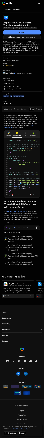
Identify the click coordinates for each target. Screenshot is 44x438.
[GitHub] (19, 361)
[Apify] (7, 3)
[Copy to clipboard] (36, 140)
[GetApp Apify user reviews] (5, 386)
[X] (13, 361)
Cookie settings (10, 433)
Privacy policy (22, 419)
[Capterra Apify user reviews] (26, 386)
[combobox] (22, 37)
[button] (22, 312)
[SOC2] (25, 373)
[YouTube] (25, 361)
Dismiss (22, 433)
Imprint (22, 411)
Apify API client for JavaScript (17, 211)
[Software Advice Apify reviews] (15, 386)
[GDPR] (18, 373)
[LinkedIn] (7, 361)
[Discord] (30, 361)
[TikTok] (36, 361)
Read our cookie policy (20, 429)
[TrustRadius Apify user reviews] (17, 393)
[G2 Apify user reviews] (37, 386)
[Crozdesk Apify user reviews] (26, 393)
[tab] (7, 109)
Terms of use (22, 415)
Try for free (22, 32)
